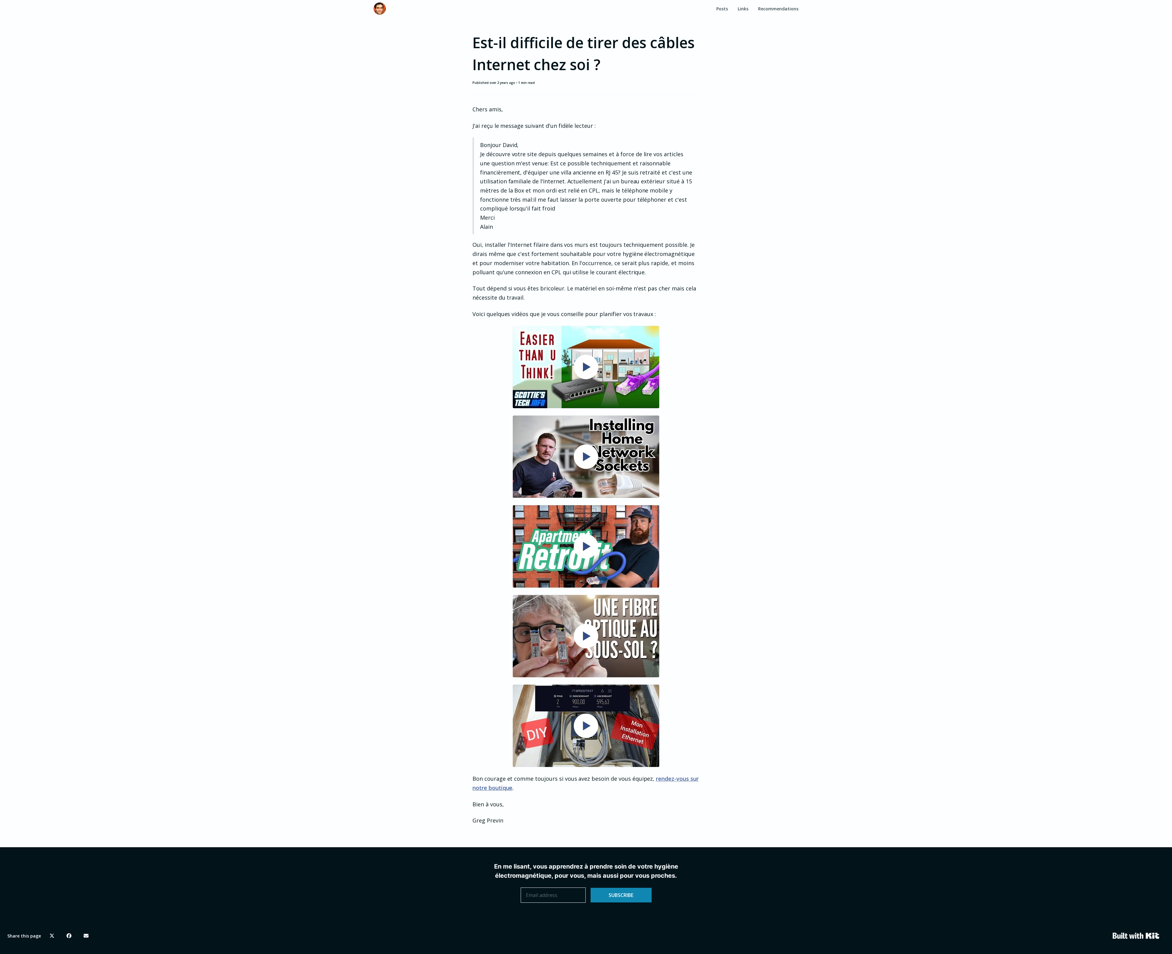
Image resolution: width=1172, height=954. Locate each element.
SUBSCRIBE (621, 895)
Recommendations (778, 9)
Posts (722, 9)
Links (743, 9)
